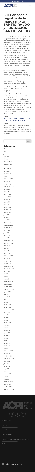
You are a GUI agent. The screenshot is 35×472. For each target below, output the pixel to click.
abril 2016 (6, 338)
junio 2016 (7, 335)
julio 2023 (6, 215)
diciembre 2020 (8, 256)
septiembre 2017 (9, 310)
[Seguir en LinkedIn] (11, 414)
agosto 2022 (7, 230)
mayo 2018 (7, 299)
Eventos (6, 151)
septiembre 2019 (9, 269)
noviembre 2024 (8, 199)
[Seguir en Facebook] (17, 414)
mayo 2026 (7, 171)
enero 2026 (7, 176)
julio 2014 (6, 364)
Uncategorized (8, 164)
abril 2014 (6, 371)
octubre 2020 (8, 261)
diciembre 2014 (8, 351)
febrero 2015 (7, 348)
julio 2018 (6, 294)
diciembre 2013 (8, 382)
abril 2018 (6, 302)
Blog (5, 149)
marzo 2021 (7, 253)
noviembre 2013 (8, 384)
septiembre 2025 (9, 186)
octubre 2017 (8, 307)
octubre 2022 (8, 228)
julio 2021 (6, 248)
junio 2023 (7, 217)
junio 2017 (7, 317)
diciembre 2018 (8, 281)
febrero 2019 (7, 276)
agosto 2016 (7, 333)
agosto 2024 (7, 202)
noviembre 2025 (8, 181)
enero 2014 (7, 379)
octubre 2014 (8, 356)
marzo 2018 (7, 305)
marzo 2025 (7, 194)
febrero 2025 (7, 197)
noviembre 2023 (8, 212)
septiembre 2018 (9, 289)
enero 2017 (7, 328)
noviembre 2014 (8, 353)
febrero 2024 (7, 210)
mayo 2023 (7, 220)
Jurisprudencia (8, 154)
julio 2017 (6, 315)
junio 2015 (7, 343)
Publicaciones (8, 161)
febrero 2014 (7, 376)
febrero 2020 (7, 263)
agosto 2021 (7, 246)
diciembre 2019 (8, 266)
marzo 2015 (7, 346)
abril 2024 (6, 204)
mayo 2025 (7, 189)
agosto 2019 (7, 271)
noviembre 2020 (8, 258)
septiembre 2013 (9, 389)
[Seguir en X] (23, 414)
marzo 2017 (7, 323)
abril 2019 (6, 274)
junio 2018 (7, 297)
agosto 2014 (7, 361)
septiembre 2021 (9, 243)
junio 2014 (7, 366)
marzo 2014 (7, 374)
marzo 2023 (7, 222)
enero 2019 (7, 279)
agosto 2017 (7, 312)
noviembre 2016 (8, 330)
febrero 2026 (7, 174)
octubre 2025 (8, 184)
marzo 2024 (7, 207)
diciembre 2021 (8, 240)
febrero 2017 (7, 325)
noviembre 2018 (8, 284)
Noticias (6, 159)
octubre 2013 (8, 387)
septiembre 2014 (9, 358)
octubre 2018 (8, 287)
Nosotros (6, 156)
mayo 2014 (7, 369)
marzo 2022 (7, 235)
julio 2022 (6, 233)
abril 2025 (6, 192)
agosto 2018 (7, 292)
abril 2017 (6, 320)
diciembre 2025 (8, 179)
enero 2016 (7, 340)
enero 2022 (7, 238)
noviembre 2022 (8, 225)
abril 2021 (6, 251)
